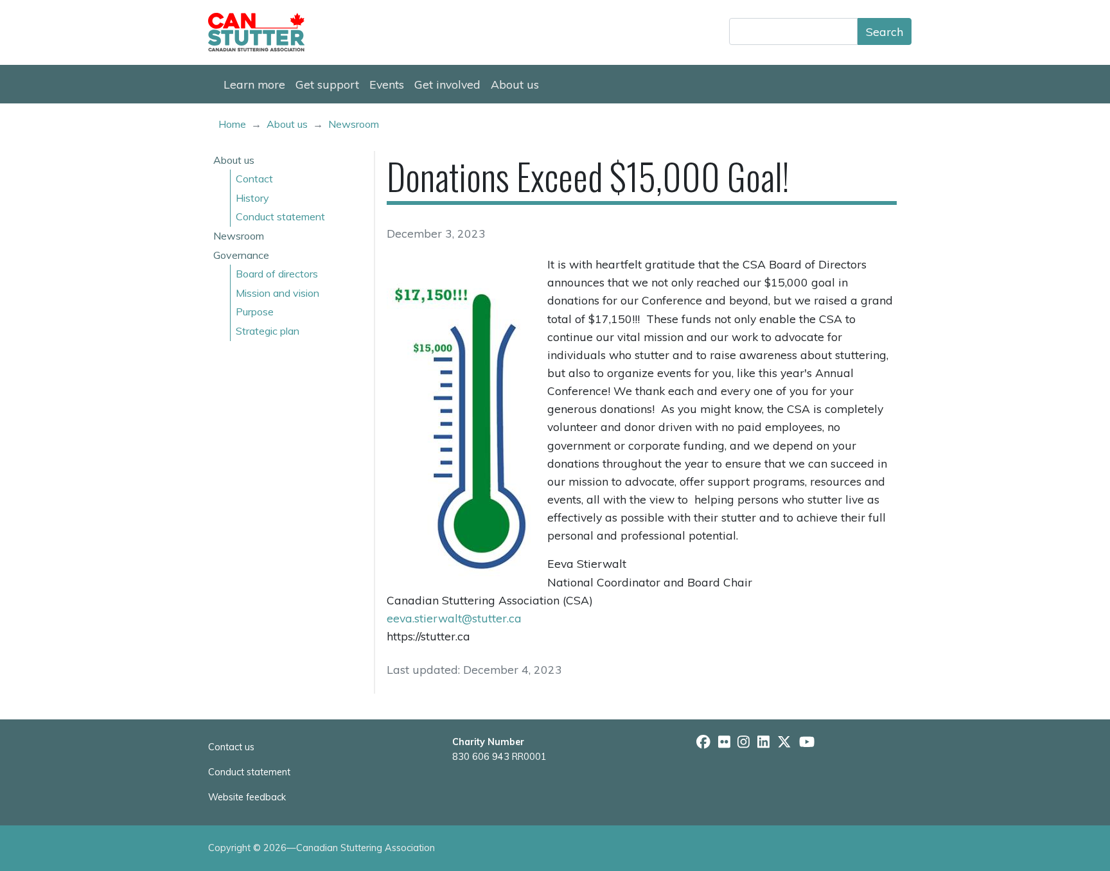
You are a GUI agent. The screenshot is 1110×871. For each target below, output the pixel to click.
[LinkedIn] (763, 742)
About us (515, 84)
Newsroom (353, 124)
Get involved (447, 84)
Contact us (231, 747)
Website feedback (247, 797)
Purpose (255, 311)
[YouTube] (807, 742)
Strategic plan (267, 330)
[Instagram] (743, 742)
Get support (327, 84)
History (252, 197)
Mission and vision (277, 292)
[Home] (261, 32)
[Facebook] (703, 742)
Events (386, 84)
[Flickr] (724, 742)
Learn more (254, 84)
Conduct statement (280, 216)
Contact (254, 178)
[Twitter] (784, 742)
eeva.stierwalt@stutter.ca (454, 618)
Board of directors (277, 273)
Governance (241, 255)
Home (232, 124)
